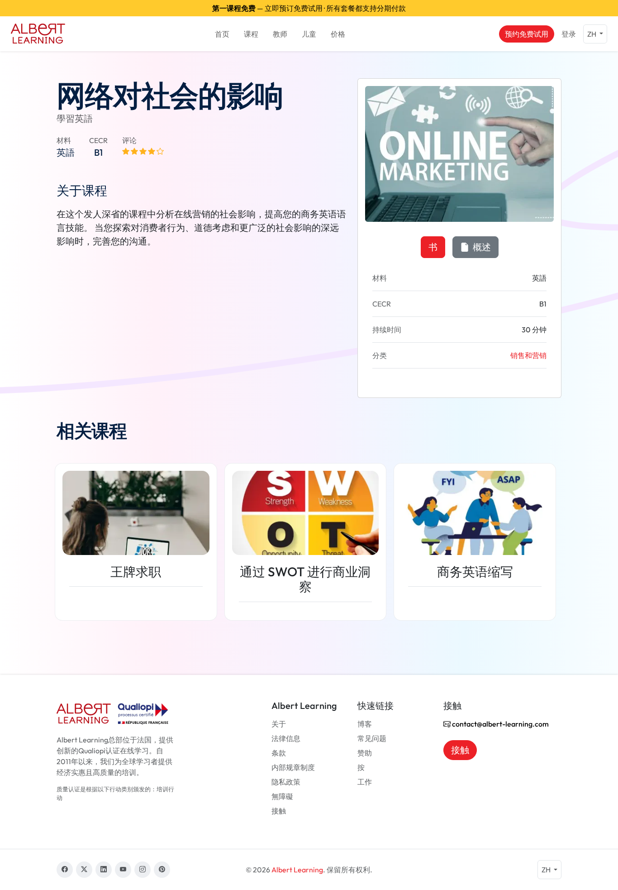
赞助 (364, 752)
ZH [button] (592, 33)
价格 (338, 33)
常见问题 (371, 738)
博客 (364, 723)
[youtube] (123, 869)
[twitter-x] (84, 869)
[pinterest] (162, 869)
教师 (280, 33)
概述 (481, 247)
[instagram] (142, 869)
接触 (278, 810)
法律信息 (285, 738)
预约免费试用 (526, 33)
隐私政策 (285, 781)
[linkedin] (103, 869)
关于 (278, 723)
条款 (278, 752)
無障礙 (282, 796)
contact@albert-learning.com (500, 723)
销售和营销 (528, 355)
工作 (364, 781)
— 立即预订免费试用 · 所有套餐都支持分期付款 (309, 8)
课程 (251, 33)
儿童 (309, 33)
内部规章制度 (293, 767)
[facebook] (65, 869)
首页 (222, 33)
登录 (568, 33)
